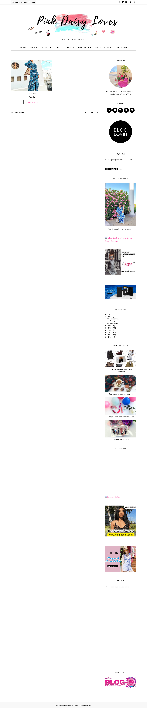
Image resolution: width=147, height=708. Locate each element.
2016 (109, 335)
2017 (109, 332)
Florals (31, 97)
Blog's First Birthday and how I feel (121, 417)
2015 (109, 337)
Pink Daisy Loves (67, 705)
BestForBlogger (86, 705)
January (113, 323)
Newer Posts (18, 112)
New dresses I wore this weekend (120, 229)
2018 (109, 330)
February (113, 319)
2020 (109, 326)
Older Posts (91, 112)
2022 (109, 314)
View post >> (31, 102)
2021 (109, 317)
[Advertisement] (120, 630)
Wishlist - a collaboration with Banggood (121, 370)
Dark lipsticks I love (121, 440)
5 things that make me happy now (121, 394)
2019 (109, 328)
